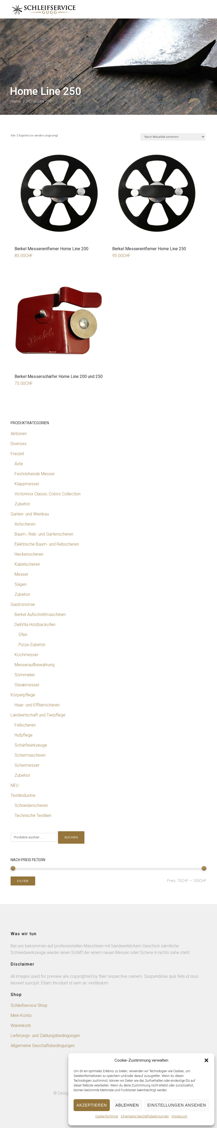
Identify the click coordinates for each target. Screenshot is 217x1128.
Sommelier (25, 674)
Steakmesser (27, 684)
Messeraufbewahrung (35, 664)
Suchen (71, 837)
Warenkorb (21, 1025)
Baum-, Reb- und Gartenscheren (44, 534)
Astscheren (25, 524)
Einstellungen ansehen (176, 1105)
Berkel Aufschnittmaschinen (40, 614)
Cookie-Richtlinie (106, 1116)
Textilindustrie (23, 795)
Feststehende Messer (35, 473)
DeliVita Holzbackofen (35, 624)
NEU (15, 785)
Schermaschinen (30, 755)
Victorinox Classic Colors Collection (47, 493)
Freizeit (17, 453)
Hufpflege (24, 735)
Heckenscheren (29, 554)
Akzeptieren (91, 1105)
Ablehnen (127, 1105)
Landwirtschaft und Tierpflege (38, 715)
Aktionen (19, 433)
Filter (23, 881)
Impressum (179, 1116)
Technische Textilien (33, 815)
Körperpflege (23, 694)
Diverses (18, 443)
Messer (21, 574)
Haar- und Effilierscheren (37, 704)
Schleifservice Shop (29, 1005)
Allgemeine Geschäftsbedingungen (145, 1116)
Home (16, 101)
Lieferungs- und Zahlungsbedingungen (45, 1035)
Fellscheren (25, 725)
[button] (206, 1060)
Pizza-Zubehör (32, 644)
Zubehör (22, 503)
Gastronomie (23, 604)
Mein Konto (21, 1015)
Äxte (19, 463)
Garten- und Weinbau (30, 514)
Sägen (20, 584)
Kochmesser (26, 654)
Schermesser (27, 765)
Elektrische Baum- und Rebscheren (47, 544)
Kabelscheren (27, 564)
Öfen (23, 634)
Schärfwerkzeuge (31, 745)
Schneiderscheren (31, 805)
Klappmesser (27, 483)
